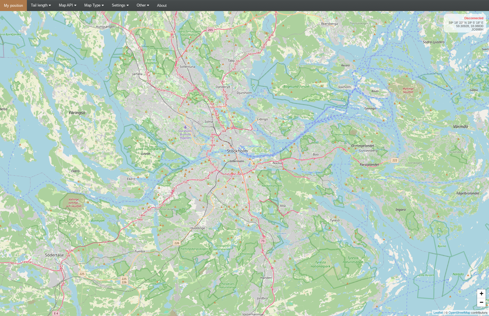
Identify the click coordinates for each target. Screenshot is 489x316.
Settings (119, 5)
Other (142, 5)
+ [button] (481, 293)
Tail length (40, 5)
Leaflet (438, 312)
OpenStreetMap (459, 312)
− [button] (481, 302)
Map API (66, 5)
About (162, 5)
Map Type (93, 5)
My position (13, 5)
